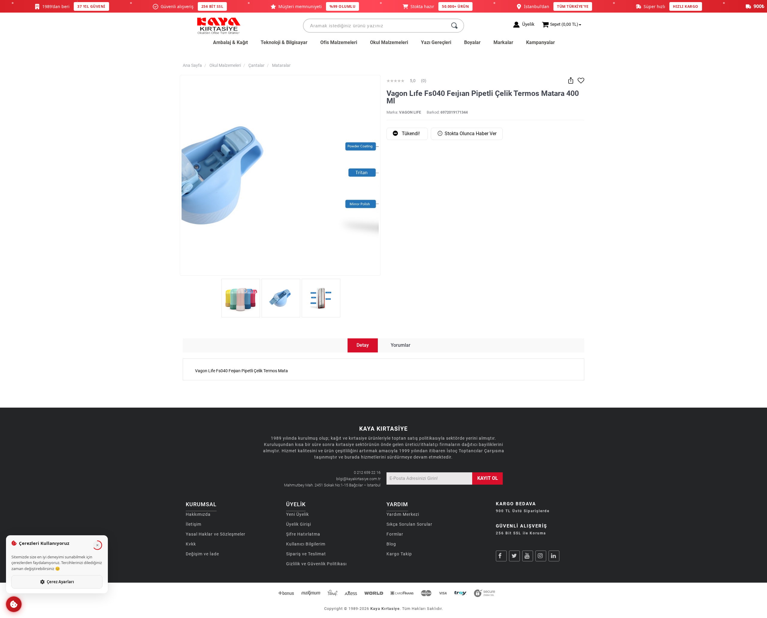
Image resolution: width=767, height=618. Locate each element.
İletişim (193, 524)
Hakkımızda (198, 514)
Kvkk (191, 544)
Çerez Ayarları (60, 581)
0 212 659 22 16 (367, 472)
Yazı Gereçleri (436, 42)
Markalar (503, 42)
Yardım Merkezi (402, 514)
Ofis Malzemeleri (338, 42)
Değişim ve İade (202, 553)
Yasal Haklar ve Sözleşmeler (215, 534)
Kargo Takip (399, 553)
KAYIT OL (487, 478)
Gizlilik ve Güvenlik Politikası (316, 563)
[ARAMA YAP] (454, 25)
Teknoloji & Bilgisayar (284, 42)
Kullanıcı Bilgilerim (305, 544)
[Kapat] (97, 545)
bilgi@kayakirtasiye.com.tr (358, 479)
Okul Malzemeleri (389, 42)
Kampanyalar (540, 42)
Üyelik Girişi (298, 524)
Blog (391, 544)
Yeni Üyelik (297, 514)
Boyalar (472, 42)
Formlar (394, 534)
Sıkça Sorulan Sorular (409, 524)
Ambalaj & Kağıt (230, 42)
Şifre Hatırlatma (303, 534)
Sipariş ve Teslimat (306, 553)
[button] (14, 604)
